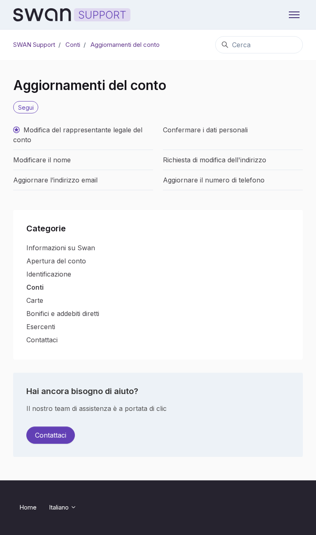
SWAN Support (34, 44)
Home (28, 507)
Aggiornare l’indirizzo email (55, 180)
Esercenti (40, 327)
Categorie (46, 228)
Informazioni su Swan (60, 248)
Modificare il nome (42, 160)
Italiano (59, 507)
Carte (34, 300)
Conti (72, 44)
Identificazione (48, 274)
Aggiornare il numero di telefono (214, 180)
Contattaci (42, 340)
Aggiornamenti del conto (125, 44)
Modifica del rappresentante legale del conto (77, 135)
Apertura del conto (56, 261)
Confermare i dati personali (205, 130)
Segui (26, 107)
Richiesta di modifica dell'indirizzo (214, 160)
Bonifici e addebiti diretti (62, 313)
